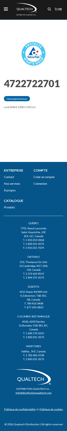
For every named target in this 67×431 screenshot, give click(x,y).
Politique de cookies (51, 409)
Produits (9, 207)
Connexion (40, 183)
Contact (9, 177)
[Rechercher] (49, 9)
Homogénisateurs (17, 98)
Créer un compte (44, 177)
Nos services (12, 183)
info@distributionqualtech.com (34, 392)
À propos (10, 190)
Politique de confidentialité (20, 409)
